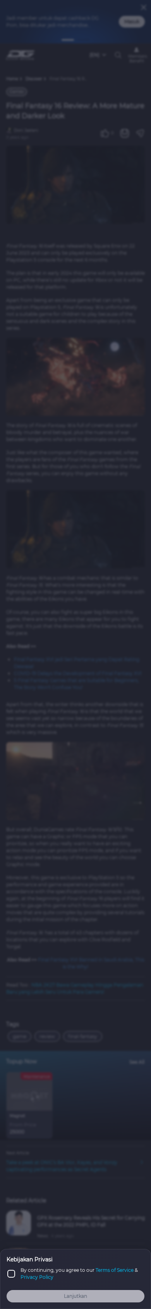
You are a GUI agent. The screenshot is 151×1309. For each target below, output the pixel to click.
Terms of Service (115, 1270)
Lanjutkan (75, 1296)
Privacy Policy (37, 1277)
